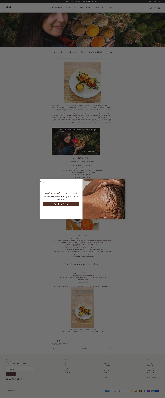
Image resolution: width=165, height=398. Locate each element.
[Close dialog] (42, 181)
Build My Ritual (61, 204)
